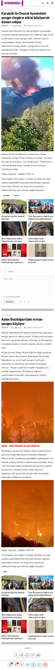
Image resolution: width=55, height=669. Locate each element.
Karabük (6, 195)
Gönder (9, 301)
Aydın (5, 571)
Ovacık (16, 195)
